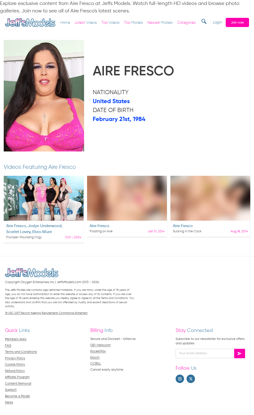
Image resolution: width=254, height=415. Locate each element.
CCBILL (95, 363)
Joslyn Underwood (45, 226)
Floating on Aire (101, 231)
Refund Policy (15, 371)
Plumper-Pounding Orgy (24, 237)
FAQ (8, 345)
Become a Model (17, 396)
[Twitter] (191, 379)
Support (11, 389)
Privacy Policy (15, 358)
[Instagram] (180, 379)
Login (217, 22)
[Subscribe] (239, 353)
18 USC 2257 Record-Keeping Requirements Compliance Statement (46, 313)
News (9, 402)
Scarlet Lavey (18, 232)
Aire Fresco (16, 226)
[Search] (203, 21)
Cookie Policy (15, 364)
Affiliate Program (17, 377)
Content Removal (18, 383)
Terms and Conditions (21, 352)
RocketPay (98, 351)
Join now (237, 22)
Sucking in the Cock (187, 231)
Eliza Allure (42, 232)
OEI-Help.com (100, 345)
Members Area (15, 339)
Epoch (94, 357)
